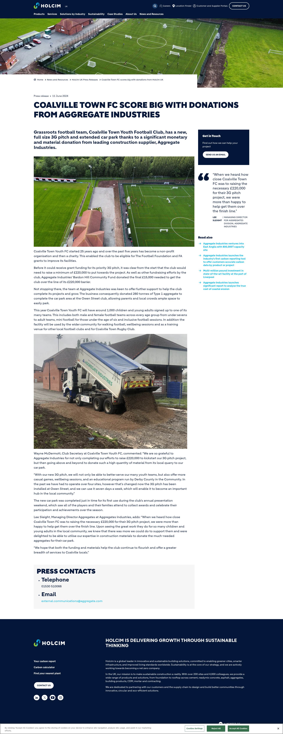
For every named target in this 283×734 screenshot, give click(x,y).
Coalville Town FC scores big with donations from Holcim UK (132, 79)
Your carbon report (45, 661)
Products (39, 14)
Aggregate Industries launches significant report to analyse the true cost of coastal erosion (224, 285)
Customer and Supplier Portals (212, 6)
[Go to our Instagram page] (61, 697)
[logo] (47, 6)
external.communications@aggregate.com (71, 601)
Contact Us (239, 6)
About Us (131, 14)
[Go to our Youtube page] (53, 697)
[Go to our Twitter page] (45, 697)
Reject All (216, 728)
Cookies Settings (194, 728)
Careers (166, 6)
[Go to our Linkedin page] (37, 697)
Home (40, 79)
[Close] (278, 728)
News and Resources (151, 14)
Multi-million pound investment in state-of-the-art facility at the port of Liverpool (224, 274)
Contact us (44, 685)
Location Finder (183, 6)
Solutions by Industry (72, 14)
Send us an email (216, 154)
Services (52, 14)
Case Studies (115, 14)
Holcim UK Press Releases (85, 79)
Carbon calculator (44, 667)
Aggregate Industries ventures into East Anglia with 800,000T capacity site (223, 246)
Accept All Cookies (238, 728)
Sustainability (96, 14)
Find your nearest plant (47, 673)
